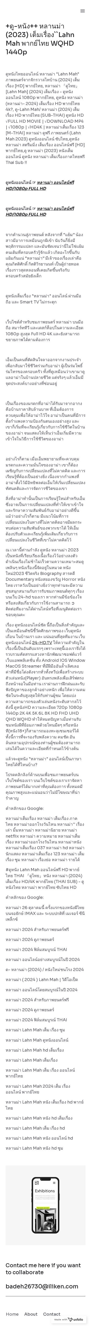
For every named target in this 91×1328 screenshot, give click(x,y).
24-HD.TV (42, 642)
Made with (60, 1319)
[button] (45, 1205)
